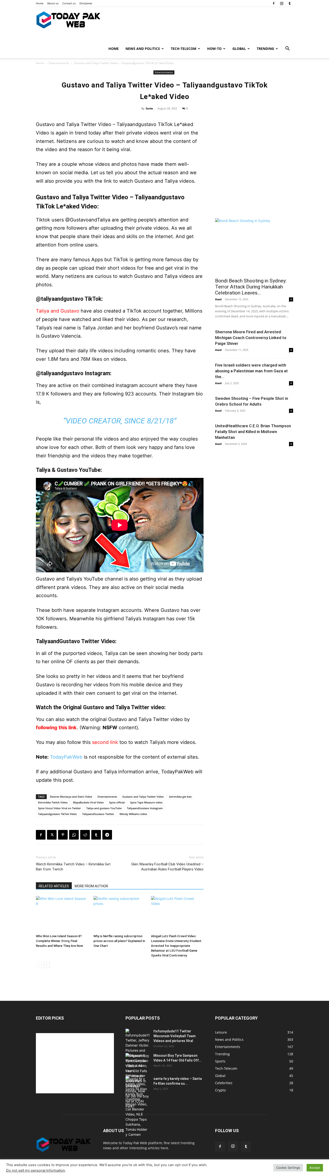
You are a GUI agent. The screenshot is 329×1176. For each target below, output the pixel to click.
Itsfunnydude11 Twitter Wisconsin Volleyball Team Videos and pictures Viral (174, 1036)
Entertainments (59, 63)
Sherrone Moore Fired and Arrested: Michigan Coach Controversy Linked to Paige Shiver (250, 337)
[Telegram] (107, 835)
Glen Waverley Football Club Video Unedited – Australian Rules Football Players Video (167, 866)
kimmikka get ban (180, 796)
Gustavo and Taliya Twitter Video (143, 796)
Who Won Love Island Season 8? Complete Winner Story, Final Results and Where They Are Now (59, 941)
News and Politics (142, 48)
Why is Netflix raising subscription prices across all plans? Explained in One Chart (119, 941)
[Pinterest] (63, 835)
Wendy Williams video (133, 814)
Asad (218, 299)
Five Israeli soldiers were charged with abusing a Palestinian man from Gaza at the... (251, 371)
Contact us (69, 3)
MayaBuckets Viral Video (88, 802)
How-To (214, 48)
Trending (265, 48)
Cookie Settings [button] (288, 1167)
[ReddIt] (85, 835)
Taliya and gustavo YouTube (104, 808)
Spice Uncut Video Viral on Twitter (59, 808)
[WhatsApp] (74, 835)
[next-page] (47, 965)
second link (105, 742)
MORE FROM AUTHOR (91, 886)
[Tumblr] (289, 3)
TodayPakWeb (66, 757)
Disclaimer (85, 3)
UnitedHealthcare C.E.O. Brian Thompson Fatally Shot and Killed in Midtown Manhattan (253, 431)
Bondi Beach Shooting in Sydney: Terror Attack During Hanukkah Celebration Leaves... (251, 287)
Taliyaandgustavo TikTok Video (57, 814)
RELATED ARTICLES (54, 886)
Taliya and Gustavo (57, 311)
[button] (287, 49)
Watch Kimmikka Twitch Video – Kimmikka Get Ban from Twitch (73, 866)
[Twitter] (52, 835)
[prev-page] (39, 965)
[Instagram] (281, 3)
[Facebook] (273, 3)
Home (39, 3)
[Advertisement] (254, 179)
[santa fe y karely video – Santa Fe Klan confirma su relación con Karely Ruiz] (137, 1106)
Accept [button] (314, 1167)
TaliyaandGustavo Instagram (145, 808)
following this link (56, 727)
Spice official (117, 802)
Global (239, 48)
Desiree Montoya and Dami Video (71, 796)
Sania (149, 108)
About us (53, 3)
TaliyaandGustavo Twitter (98, 814)
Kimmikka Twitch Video (53, 802)
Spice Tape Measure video (146, 802)
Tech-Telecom (183, 48)
